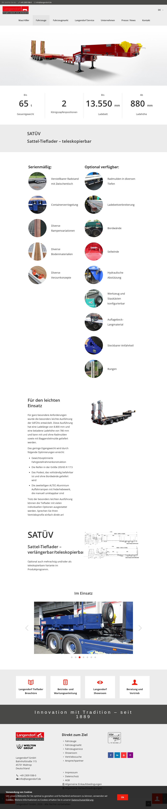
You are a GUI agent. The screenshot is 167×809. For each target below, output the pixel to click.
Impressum (71, 772)
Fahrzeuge (70, 741)
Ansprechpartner (74, 760)
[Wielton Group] (37, 746)
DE (159, 9)
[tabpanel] (83, 628)
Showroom (71, 752)
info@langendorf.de (44, 2)
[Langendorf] (37, 736)
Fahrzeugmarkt (73, 745)
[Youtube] (124, 755)
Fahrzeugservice (74, 748)
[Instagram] (130, 755)
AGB (67, 780)
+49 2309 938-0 (26, 2)
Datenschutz (72, 776)
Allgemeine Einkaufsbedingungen (83, 784)
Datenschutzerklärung (82, 799)
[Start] (16, 10)
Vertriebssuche (73, 756)
